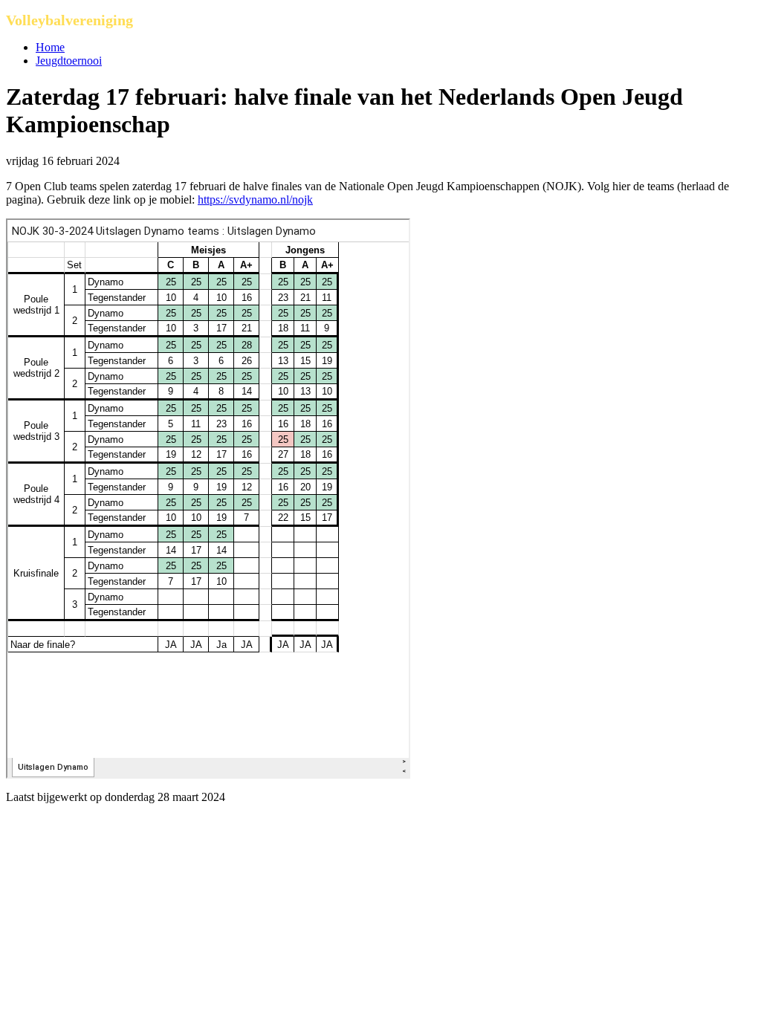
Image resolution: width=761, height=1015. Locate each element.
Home (50, 47)
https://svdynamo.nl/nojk (255, 199)
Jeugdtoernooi (69, 60)
